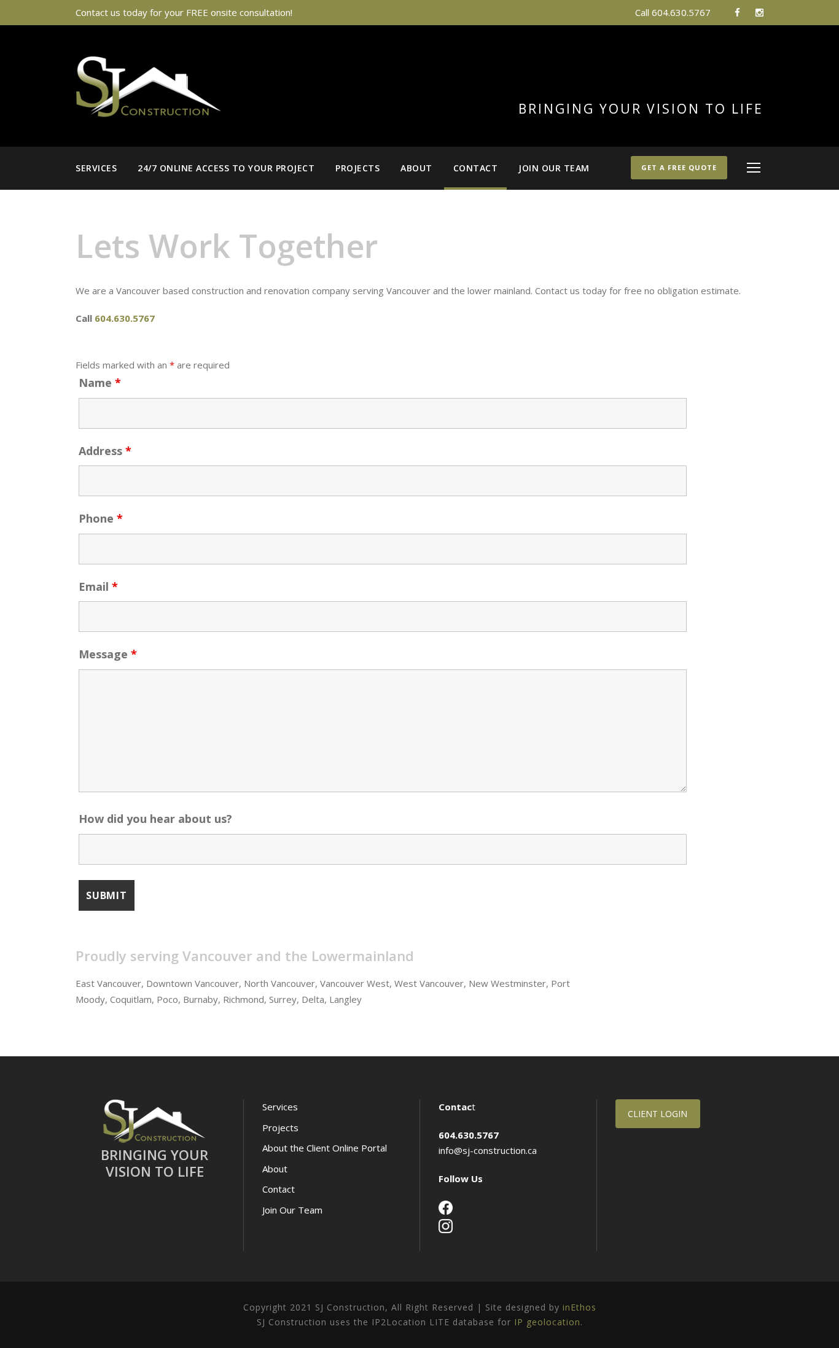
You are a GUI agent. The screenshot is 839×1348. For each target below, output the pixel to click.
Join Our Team (554, 168)
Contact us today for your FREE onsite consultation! (184, 12)
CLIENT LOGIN (657, 1114)
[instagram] (759, 12)
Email (98, 586)
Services (96, 168)
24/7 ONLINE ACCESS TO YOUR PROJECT (226, 168)
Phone (101, 518)
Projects (357, 168)
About (416, 168)
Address (105, 450)
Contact (475, 168)
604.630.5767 (681, 12)
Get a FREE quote (679, 167)
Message (108, 654)
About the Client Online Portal (324, 1148)
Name (100, 382)
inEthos (579, 1307)
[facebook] (737, 12)
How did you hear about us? (155, 818)
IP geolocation (547, 1322)
